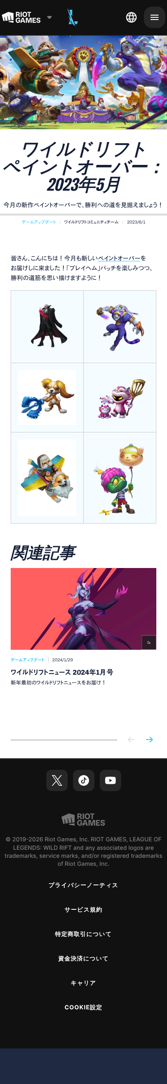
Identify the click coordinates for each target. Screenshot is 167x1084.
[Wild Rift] (72, 17)
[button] (39, 222)
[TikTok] (83, 780)
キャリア (83, 983)
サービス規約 (83, 909)
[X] (57, 780)
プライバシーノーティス (83, 885)
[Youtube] (110, 780)
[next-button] (149, 740)
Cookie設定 (83, 1007)
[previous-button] (131, 740)
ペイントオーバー (119, 258)
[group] (83, 646)
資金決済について (83, 958)
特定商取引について (83, 934)
